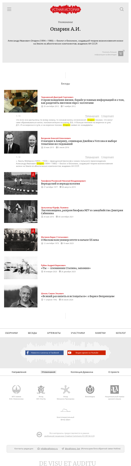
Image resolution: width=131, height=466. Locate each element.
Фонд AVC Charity (41, 397)
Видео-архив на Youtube (87, 352)
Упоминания (48, 371)
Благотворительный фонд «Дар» (65, 418)
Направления (19, 371)
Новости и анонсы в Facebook (45, 352)
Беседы (32, 332)
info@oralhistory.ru (49, 448)
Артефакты (54, 332)
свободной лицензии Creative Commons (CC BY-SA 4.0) (69, 436)
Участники (78, 332)
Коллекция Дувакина (82, 371)
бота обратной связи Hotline (106, 448)
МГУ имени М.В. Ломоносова (16, 397)
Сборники (11, 332)
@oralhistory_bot (72, 448)
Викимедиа (90, 396)
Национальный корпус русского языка (114, 397)
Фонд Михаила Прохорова (65, 397)
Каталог (121, 332)
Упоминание (65, 22)
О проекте (113, 371)
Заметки (100, 332)
